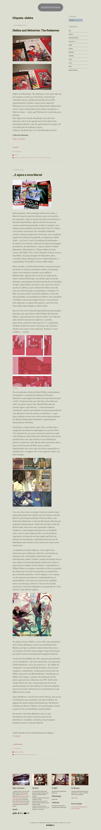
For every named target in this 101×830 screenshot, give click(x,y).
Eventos (71, 48)
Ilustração (71, 55)
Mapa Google (74, 797)
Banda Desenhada (18, 752)
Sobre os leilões (19, 139)
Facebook (20, 796)
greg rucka (29, 157)
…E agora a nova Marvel (27, 175)
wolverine (39, 157)
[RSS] (54, 825)
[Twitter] (48, 825)
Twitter (26, 796)
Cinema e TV (72, 41)
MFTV (70, 66)
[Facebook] (47, 825)
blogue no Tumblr (24, 794)
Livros (15, 155)
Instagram (20, 797)
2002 (15, 157)
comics (19, 157)
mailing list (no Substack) (18, 802)
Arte (70, 30)
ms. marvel (33, 754)
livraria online (16, 799)
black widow (17, 754)
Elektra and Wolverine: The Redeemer (36, 30)
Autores (71, 34)
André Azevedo (18, 744)
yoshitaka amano (47, 157)
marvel (34, 157)
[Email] (52, 825)
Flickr (14, 797)
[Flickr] (50, 825)
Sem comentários (17, 151)
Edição (70, 45)
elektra (24, 157)
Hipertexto (71, 52)
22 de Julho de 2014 (18, 169)
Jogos (70, 59)
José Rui (16, 147)
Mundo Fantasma (73, 70)
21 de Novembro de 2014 (19, 25)
